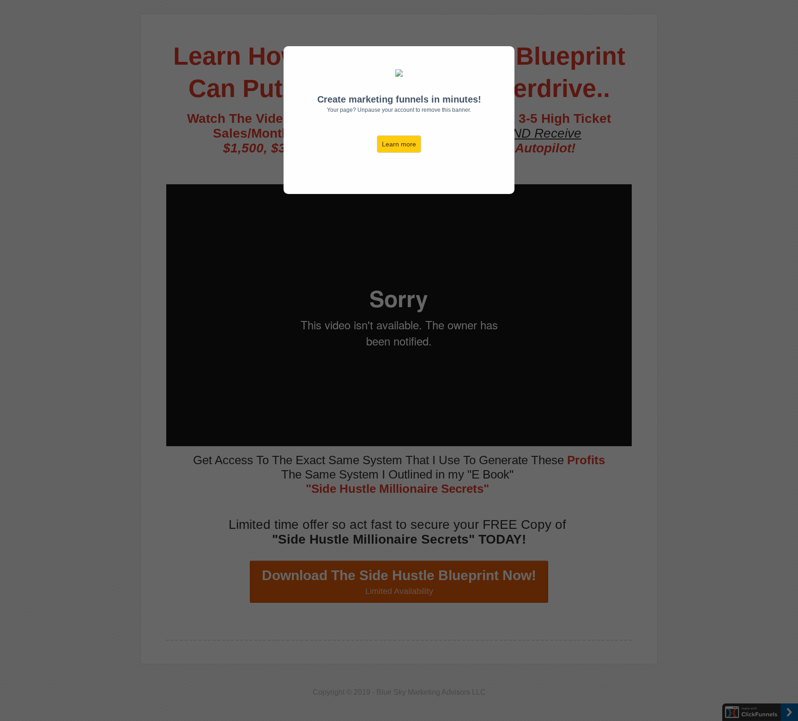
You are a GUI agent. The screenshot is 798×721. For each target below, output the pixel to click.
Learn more (399, 144)
